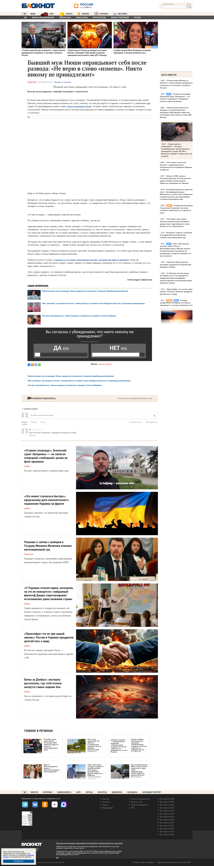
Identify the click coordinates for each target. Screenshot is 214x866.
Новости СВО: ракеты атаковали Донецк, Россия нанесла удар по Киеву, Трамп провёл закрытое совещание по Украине (175, 179)
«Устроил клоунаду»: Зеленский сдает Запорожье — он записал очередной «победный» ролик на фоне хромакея (175, 97)
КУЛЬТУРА (31, 82)
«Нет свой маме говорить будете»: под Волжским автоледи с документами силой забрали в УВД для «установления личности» (95, 771)
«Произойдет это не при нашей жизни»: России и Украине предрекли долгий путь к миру (177, 291)
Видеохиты (117, 792)
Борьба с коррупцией (120, 17)
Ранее (43, 422)
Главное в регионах (38, 731)
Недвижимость (64, 792)
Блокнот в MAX (65, 17)
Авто (78, 792)
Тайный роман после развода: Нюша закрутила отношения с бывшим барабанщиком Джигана (85, 291)
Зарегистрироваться (139, 805)
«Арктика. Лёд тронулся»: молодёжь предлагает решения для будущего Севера (175, 264)
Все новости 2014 (167, 832)
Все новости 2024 (167, 802)
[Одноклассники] (32, 364)
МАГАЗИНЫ (122, 14)
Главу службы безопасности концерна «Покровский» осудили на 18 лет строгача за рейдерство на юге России (139, 745)
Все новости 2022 (167, 808)
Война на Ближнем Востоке (43, 17)
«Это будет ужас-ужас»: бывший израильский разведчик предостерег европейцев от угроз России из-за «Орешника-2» (175, 222)
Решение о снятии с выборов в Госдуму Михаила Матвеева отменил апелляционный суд (176, 235)
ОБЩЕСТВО (28, 554)
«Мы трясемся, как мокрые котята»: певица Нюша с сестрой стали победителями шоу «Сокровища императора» (93, 303)
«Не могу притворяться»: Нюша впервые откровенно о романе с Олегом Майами (79, 316)
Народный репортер (151, 792)
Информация (107, 808)
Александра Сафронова (139, 280)
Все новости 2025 (167, 799)
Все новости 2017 (167, 823)
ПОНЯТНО (18, 861)
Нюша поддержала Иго (78, 106)
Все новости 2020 (167, 814)
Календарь (132, 792)
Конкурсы (102, 792)
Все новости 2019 (167, 817)
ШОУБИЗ (85, 14)
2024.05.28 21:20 (37, 430)
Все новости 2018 (167, 820)
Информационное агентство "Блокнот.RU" (174, 862)
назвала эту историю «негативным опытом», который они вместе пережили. (92, 260)
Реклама (105, 799)
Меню (32, 14)
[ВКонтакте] (28, 364)
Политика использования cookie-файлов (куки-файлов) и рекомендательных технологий (89, 843)
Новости (34, 792)
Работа (69, 14)
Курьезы (137, 17)
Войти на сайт (136, 802)
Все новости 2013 (167, 835)
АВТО (52, 14)
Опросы (89, 792)
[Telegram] (35, 364)
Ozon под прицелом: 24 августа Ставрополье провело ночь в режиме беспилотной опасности (94, 745)
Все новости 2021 (167, 811)
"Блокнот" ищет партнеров (143, 862)
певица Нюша (104, 364)
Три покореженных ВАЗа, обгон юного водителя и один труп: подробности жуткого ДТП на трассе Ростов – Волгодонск (139, 771)
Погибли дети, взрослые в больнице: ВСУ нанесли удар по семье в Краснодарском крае (51, 744)
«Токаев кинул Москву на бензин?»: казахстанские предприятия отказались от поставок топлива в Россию (177, 84)
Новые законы (82, 17)
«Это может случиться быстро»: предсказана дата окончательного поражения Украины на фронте (176, 166)
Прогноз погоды (99, 17)
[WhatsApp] (39, 364)
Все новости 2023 (167, 805)
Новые (24, 422)
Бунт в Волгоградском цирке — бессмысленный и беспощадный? (52, 768)
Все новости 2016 (167, 826)
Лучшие (34, 422)
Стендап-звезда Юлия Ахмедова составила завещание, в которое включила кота (176, 302)
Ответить (32, 435)
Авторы (105, 805)
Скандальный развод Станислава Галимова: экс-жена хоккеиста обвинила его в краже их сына (176, 209)
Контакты (106, 802)
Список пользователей (140, 799)
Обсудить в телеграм (62, 82)
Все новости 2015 (167, 829)
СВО (25, 17)
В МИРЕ (27, 466)
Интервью (47, 792)
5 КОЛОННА (103, 14)
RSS (132, 808)
